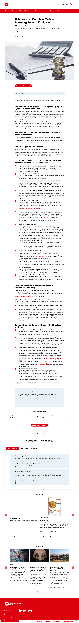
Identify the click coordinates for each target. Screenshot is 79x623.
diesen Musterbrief (35, 244)
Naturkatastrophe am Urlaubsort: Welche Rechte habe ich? (58, 568)
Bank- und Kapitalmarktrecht (23, 471)
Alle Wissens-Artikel (38, 425)
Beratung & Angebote (22, 86)
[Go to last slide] (6, 515)
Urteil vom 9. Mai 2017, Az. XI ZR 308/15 (29, 208)
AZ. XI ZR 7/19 (45, 217)
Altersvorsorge (44, 520)
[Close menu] (17, 610)
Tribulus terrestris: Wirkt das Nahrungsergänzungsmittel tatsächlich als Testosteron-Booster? (38, 569)
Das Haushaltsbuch (15, 518)
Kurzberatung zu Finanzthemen (24, 456)
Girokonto (56, 382)
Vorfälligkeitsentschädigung (45, 364)
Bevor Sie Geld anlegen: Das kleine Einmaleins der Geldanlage (52, 416)
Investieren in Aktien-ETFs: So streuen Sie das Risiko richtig (22, 416)
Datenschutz (39, 621)
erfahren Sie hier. (37, 396)
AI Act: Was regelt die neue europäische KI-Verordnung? (18, 568)
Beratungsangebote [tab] (12, 448)
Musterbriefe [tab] (34, 448)
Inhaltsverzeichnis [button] (20, 93)
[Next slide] (73, 515)
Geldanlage (18, 383)
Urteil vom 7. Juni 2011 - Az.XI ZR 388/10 (48, 142)
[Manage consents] (77, 621)
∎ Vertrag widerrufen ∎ (68, 621)
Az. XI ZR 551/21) (40, 256)
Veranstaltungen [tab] (24, 448)
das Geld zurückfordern (24, 281)
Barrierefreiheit (56, 621)
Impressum (47, 621)
